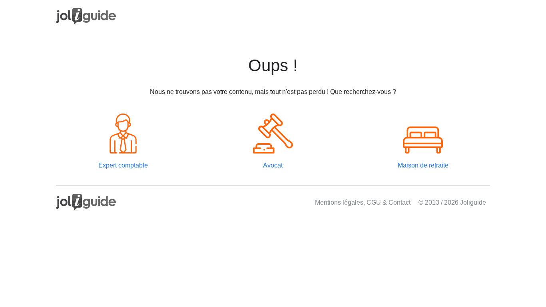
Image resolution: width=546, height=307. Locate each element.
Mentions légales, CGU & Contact (362, 202)
